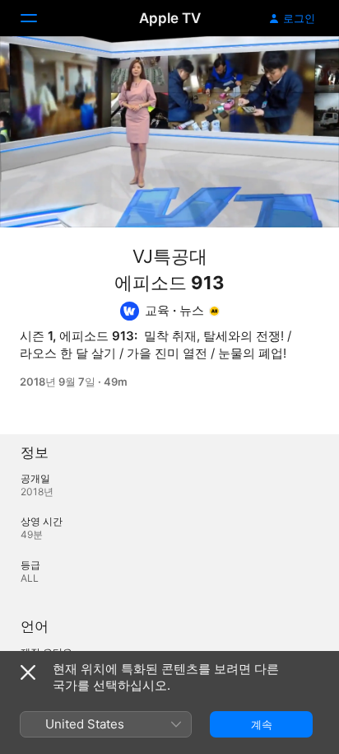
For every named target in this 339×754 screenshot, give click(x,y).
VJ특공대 (169, 256)
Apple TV (170, 18)
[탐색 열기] (39, 18)
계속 (261, 724)
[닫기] (28, 672)
